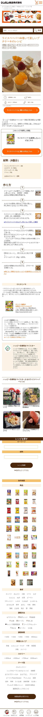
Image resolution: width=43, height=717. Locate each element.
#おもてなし (11, 45)
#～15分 (13, 48)
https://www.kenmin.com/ (24, 312)
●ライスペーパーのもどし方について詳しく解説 (21, 222)
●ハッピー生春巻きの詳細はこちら (14, 337)
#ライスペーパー (33, 45)
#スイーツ (6, 48)
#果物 (4, 45)
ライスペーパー (8, 8)
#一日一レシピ (21, 45)
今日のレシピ (20, 6)
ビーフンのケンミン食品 (8, 6)
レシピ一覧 (29, 6)
